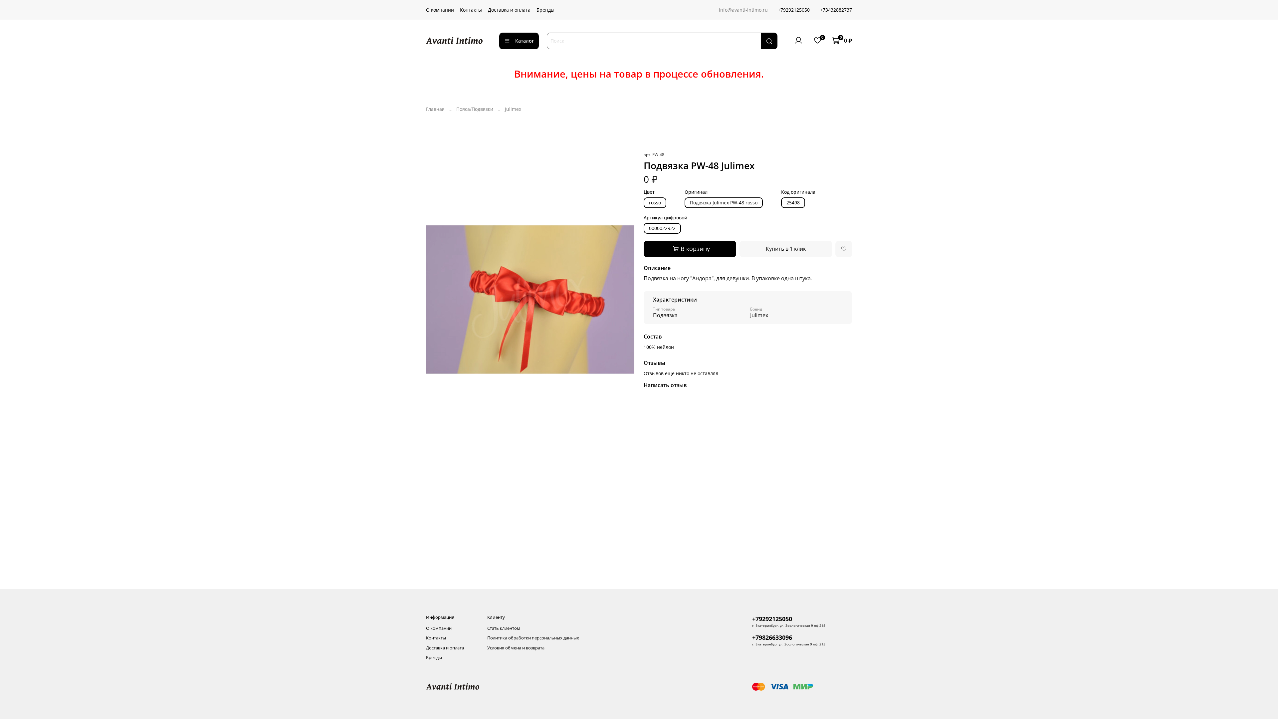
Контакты (471, 10)
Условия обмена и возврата (515, 648)
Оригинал (696, 192)
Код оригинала (798, 192)
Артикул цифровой (665, 218)
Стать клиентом (503, 628)
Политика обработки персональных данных (533, 638)
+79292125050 (794, 10)
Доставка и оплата (509, 10)
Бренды (545, 10)
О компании (440, 10)
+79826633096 (772, 637)
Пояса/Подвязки (474, 109)
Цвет (649, 192)
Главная (435, 109)
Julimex (513, 109)
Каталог (524, 41)
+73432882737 (836, 10)
